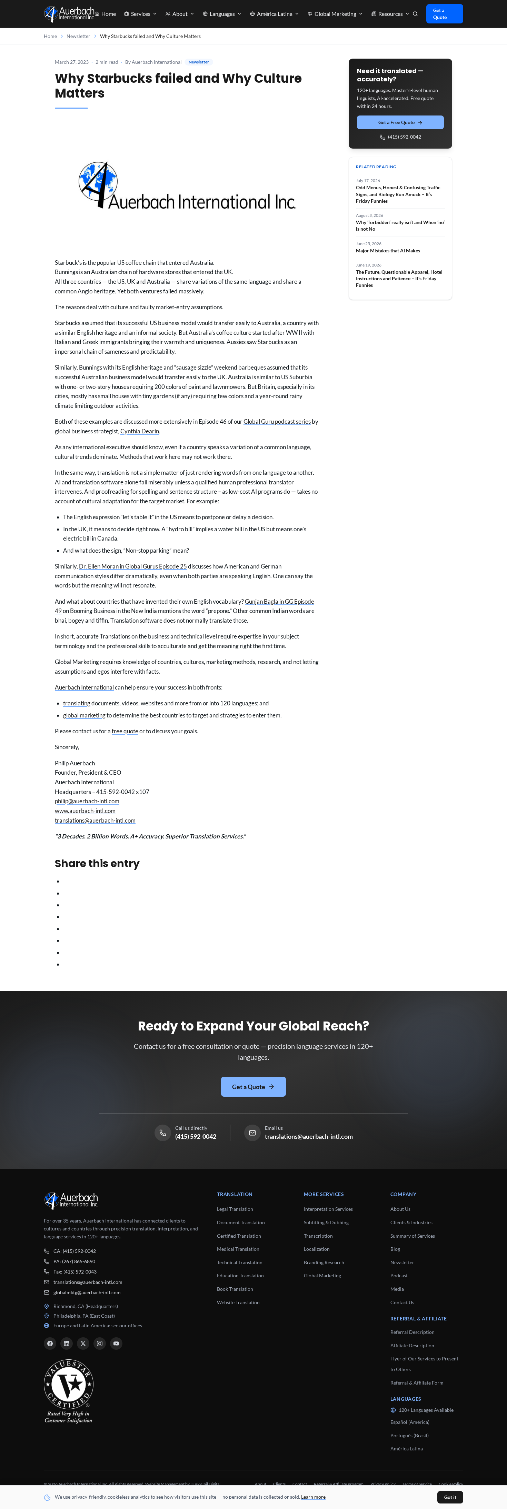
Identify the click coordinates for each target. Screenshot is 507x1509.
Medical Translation (238, 1249)
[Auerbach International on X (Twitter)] (83, 1343)
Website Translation (238, 1302)
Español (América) (409, 1422)
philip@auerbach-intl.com (87, 801)
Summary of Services (412, 1236)
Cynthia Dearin (139, 431)
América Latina (406, 1448)
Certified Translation (239, 1236)
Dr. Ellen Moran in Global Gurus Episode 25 (133, 566)
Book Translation (235, 1289)
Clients (279, 1484)
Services (140, 13)
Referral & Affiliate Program (339, 1484)
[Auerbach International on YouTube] (116, 1343)
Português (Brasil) (409, 1435)
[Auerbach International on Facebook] (50, 1343)
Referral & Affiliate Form (417, 1383)
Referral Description (412, 1332)
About (180, 13)
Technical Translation (239, 1262)
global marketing (84, 715)
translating (76, 703)
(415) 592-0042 (404, 137)
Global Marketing (322, 1275)
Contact (299, 1484)
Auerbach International (84, 687)
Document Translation (241, 1222)
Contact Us (402, 1302)
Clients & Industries (411, 1222)
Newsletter (78, 36)
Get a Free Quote (396, 122)
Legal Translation (235, 1209)
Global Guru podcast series (277, 421)
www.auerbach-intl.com (85, 810)
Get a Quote (440, 13)
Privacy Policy (383, 1484)
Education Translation (240, 1275)
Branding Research (324, 1262)
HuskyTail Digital (205, 1484)
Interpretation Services (328, 1209)
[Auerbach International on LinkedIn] (66, 1343)
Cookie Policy (451, 1484)
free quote (125, 731)
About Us (400, 1209)
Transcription (318, 1236)
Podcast (399, 1275)
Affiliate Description (412, 1345)
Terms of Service (417, 1484)
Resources (390, 13)
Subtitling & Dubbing (326, 1222)
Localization (317, 1249)
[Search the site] (415, 14)
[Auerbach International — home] (69, 13)
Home (108, 13)
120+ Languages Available (426, 1410)
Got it (450, 1497)
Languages (222, 13)
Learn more (313, 1497)
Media (397, 1289)
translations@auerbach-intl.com (95, 820)
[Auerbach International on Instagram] (99, 1343)
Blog (395, 1249)
